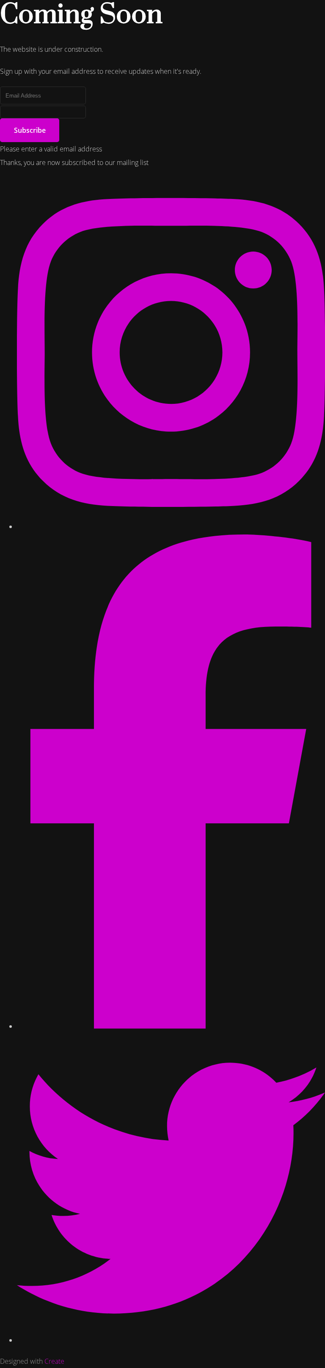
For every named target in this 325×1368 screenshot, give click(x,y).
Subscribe (30, 130)
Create (54, 1361)
